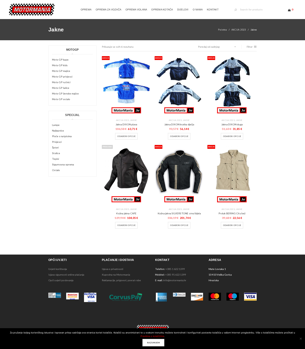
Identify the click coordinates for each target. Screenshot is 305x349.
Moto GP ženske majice (65, 93)
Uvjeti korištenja (57, 268)
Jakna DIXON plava (126, 124)
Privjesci (57, 141)
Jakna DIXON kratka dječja (179, 124)
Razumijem (153, 342)
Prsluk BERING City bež (232, 213)
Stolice (56, 153)
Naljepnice (58, 130)
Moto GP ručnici (61, 82)
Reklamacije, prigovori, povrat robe (121, 280)
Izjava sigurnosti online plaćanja (66, 274)
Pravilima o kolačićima (152, 336)
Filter (250, 46)
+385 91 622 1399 (175, 274)
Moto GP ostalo (61, 99)
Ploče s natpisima (62, 136)
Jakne (133, 120)
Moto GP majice (61, 70)
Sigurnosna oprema (63, 164)
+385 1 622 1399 (175, 268)
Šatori (55, 147)
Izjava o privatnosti (112, 268)
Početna (222, 29)
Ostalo (56, 170)
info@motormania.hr (174, 280)
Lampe (55, 124)
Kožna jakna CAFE (126, 213)
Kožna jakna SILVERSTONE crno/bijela (179, 213)
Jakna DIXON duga (232, 124)
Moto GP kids (60, 65)
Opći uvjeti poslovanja (61, 280)
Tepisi (55, 158)
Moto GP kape (60, 59)
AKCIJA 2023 (238, 29)
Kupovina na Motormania (116, 274)
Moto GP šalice (60, 87)
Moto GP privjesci (62, 76)
